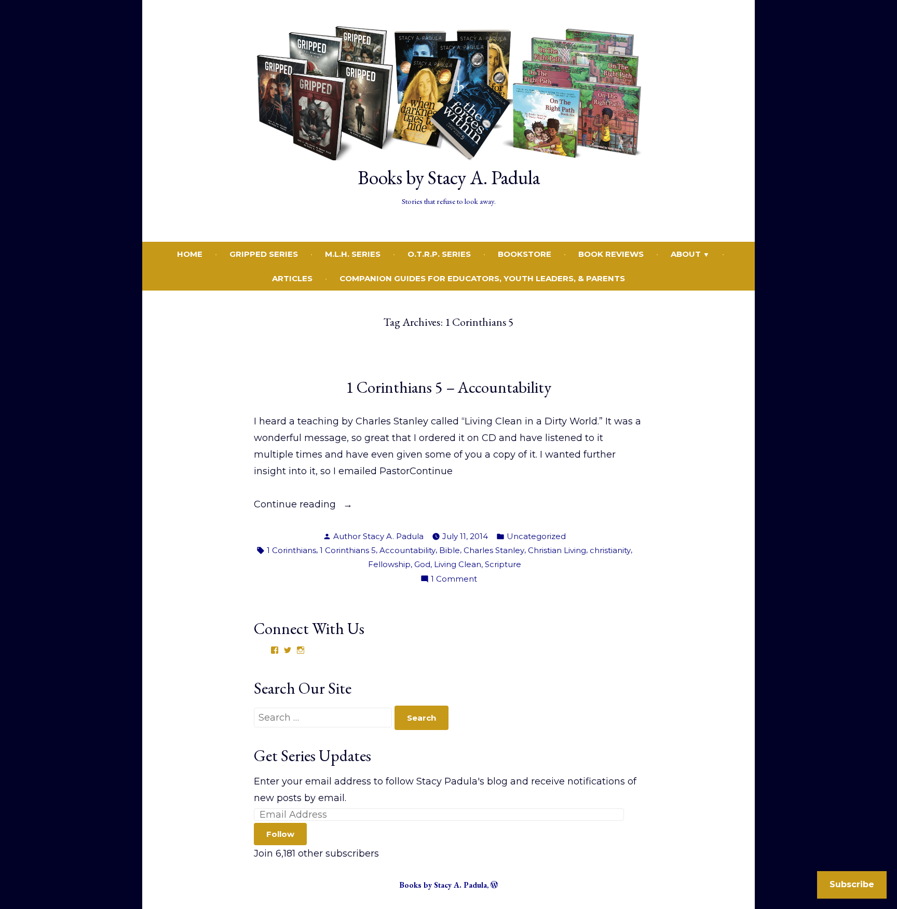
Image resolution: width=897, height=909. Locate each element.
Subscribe (852, 884)
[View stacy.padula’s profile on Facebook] (274, 650)
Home (189, 254)
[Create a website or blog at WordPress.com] (494, 885)
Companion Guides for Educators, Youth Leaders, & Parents (482, 278)
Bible (449, 550)
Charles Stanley (494, 550)
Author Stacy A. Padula (378, 536)
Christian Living (557, 550)
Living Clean (457, 564)
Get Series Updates (312, 755)
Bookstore (524, 254)
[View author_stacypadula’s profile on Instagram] (300, 650)
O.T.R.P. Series (439, 254)
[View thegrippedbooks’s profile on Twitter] (287, 650)
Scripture (503, 564)
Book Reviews (611, 254)
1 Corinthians (291, 550)
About (686, 254)
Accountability (407, 550)
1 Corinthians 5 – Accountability (448, 387)
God (422, 564)
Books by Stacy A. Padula (449, 177)
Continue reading (296, 505)
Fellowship (389, 564)
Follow (280, 834)
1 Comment (454, 579)
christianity (610, 550)
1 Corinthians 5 (348, 550)
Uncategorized (536, 536)
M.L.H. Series (352, 254)
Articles (292, 278)
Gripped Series (263, 254)
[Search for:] (324, 717)
